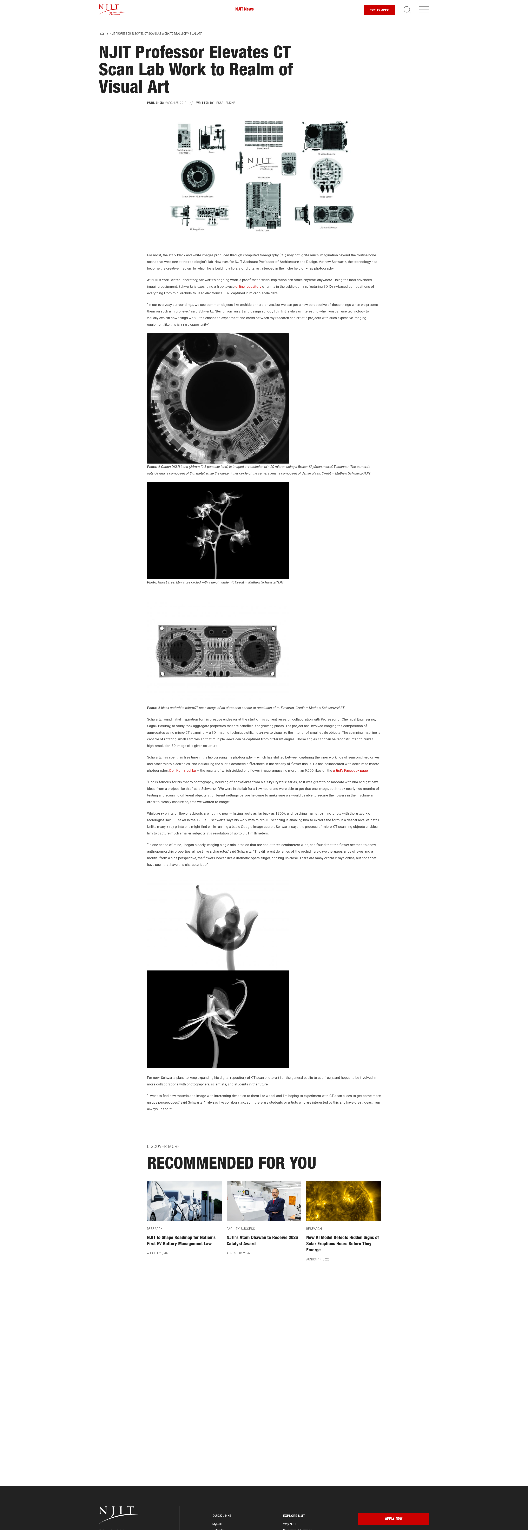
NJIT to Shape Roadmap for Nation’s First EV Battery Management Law (181, 1241)
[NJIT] (112, 9)
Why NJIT (289, 1524)
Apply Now (394, 1519)
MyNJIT (217, 1524)
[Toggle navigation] (424, 10)
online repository (248, 286)
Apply (380, 10)
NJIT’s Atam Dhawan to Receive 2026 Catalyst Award (262, 1241)
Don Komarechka (183, 770)
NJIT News (244, 10)
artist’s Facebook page (350, 770)
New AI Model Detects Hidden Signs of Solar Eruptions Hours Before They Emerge (342, 1244)
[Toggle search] (407, 10)
